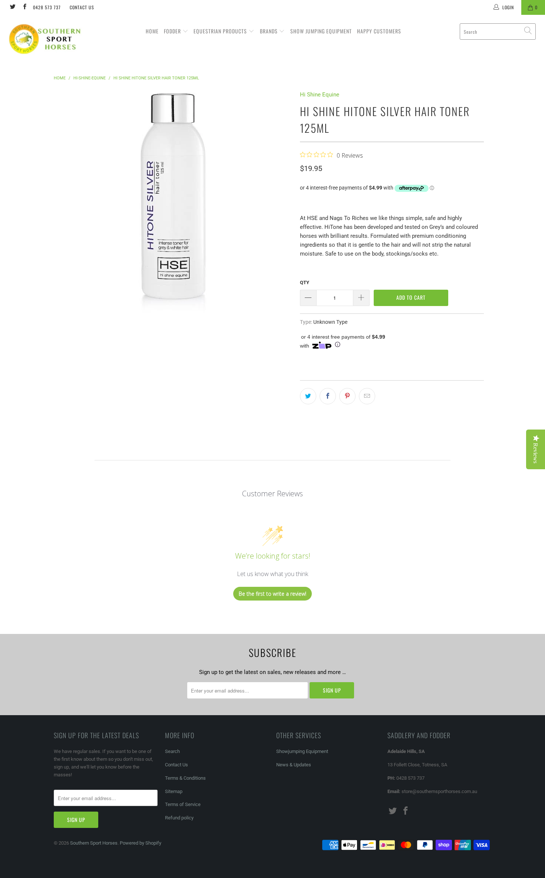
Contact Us (82, 7)
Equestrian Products (221, 31)
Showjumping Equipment (302, 751)
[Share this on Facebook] (328, 396)
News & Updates (293, 764)
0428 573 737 (47, 7)
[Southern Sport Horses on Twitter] (12, 7)
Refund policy (179, 818)
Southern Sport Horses (94, 843)
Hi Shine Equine (319, 94)
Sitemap (173, 791)
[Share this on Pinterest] (347, 396)
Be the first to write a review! (272, 593)
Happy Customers (379, 31)
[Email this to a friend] (367, 396)
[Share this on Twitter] (308, 396)
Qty (304, 282)
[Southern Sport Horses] (47, 39)
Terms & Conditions (185, 778)
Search (172, 751)
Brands (269, 31)
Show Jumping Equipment (321, 31)
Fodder (173, 31)
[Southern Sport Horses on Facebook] (24, 7)
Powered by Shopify (140, 843)
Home (152, 31)
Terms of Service (183, 804)
